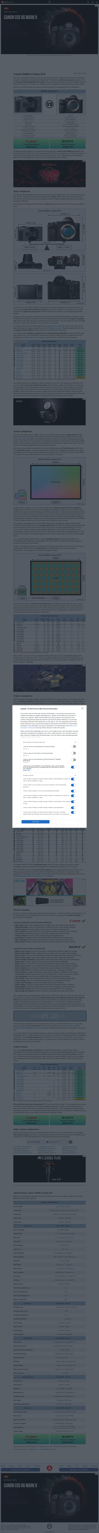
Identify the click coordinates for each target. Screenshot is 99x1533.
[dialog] (49, 766)
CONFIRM (35, 822)
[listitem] (49, 742)
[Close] (83, 709)
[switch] (73, 746)
